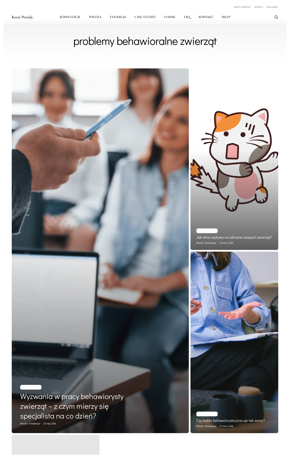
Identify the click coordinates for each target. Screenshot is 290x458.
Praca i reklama (30, 387)
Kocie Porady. (22, 17)
